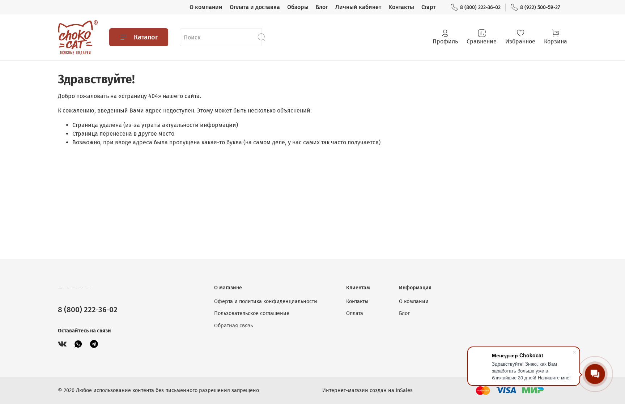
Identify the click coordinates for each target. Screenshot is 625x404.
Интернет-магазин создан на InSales (367, 390)
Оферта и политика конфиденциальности (265, 301)
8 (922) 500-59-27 (540, 7)
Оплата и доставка (255, 7)
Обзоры (298, 7)
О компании (206, 7)
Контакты (401, 7)
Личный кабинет (358, 7)
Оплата (354, 313)
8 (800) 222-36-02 (480, 7)
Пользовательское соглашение (251, 313)
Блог (322, 7)
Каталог (146, 37)
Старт (428, 7)
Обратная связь (233, 326)
